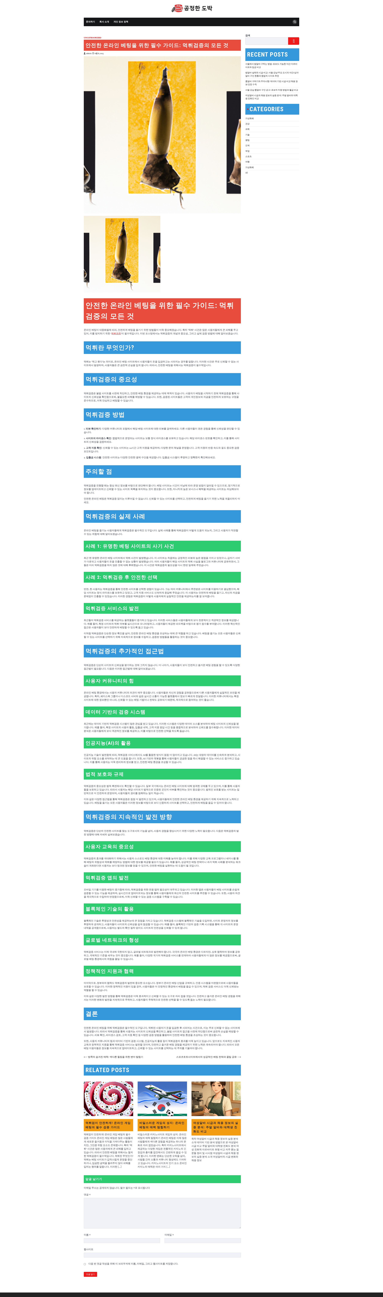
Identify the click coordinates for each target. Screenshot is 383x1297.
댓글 (87, 1194)
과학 (247, 129)
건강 (247, 123)
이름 (87, 1234)
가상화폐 (249, 118)
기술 (247, 134)
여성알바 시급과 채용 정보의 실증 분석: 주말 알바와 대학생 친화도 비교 (215, 1127)
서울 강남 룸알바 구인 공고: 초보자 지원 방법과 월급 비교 (271, 89)
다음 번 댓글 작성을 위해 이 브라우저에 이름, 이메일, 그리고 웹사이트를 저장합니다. (133, 1263)
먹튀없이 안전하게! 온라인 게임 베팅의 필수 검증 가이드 (108, 1125)
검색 (247, 35)
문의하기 (90, 21)
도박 (247, 145)
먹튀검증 (116, 333)
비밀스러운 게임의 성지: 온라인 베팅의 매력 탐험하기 (162, 1125)
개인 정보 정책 (121, 21)
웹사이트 (88, 1249)
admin (88, 53)
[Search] (294, 22)
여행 (247, 161)
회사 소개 (104, 21)
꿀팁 (247, 140)
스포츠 (248, 156)
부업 (247, 150)
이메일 (169, 1234)
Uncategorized (92, 38)
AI (246, 172)
